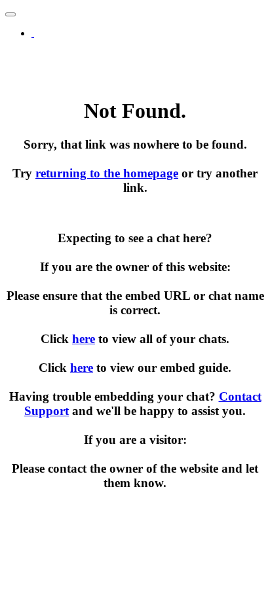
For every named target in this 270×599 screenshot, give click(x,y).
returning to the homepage (106, 173)
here (83, 339)
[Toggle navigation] (10, 14)
